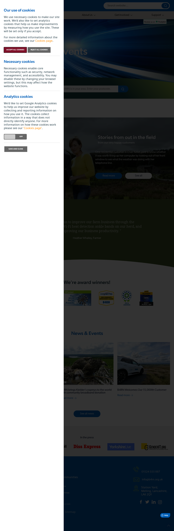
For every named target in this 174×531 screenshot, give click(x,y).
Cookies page (43, 41)
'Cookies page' (32, 128)
